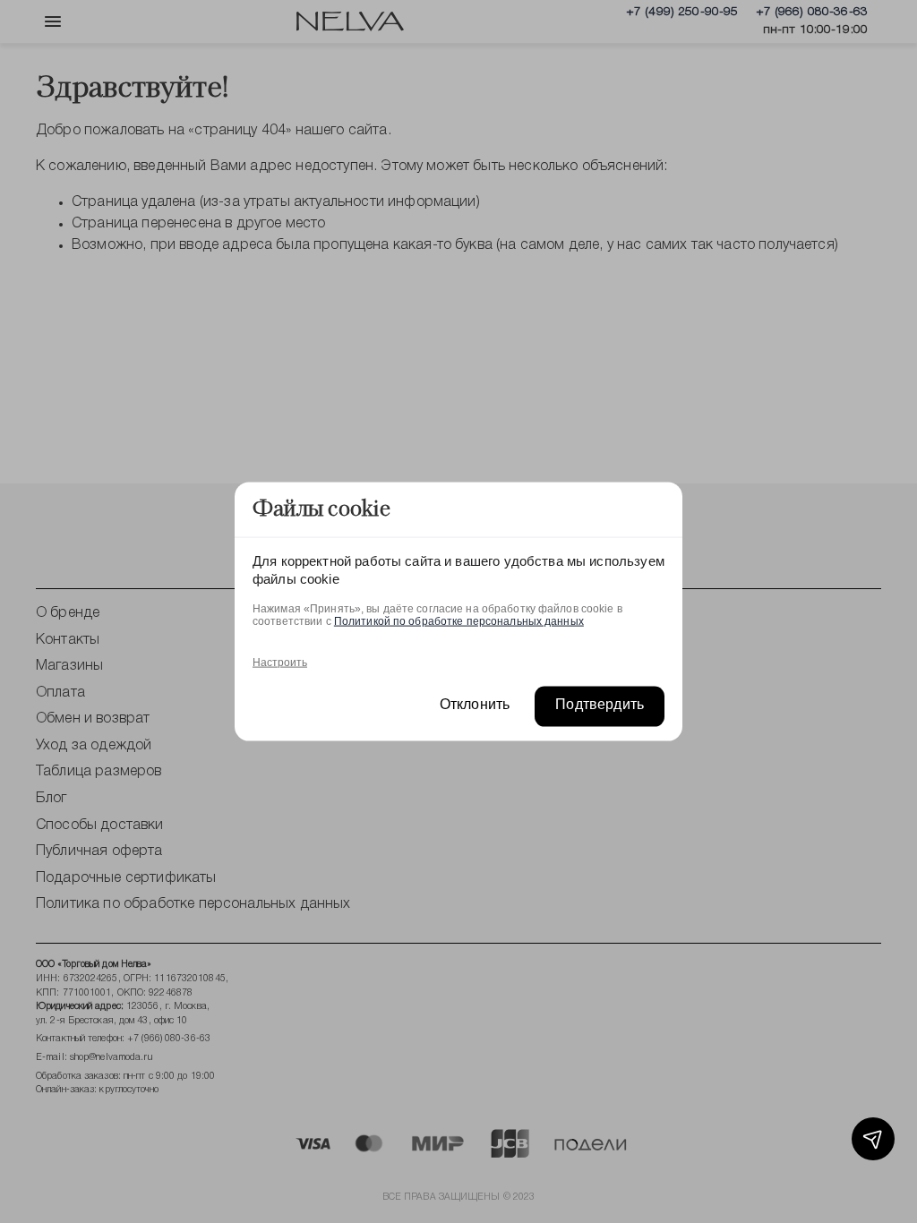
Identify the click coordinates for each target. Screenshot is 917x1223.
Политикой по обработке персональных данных (459, 620)
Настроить (280, 661)
